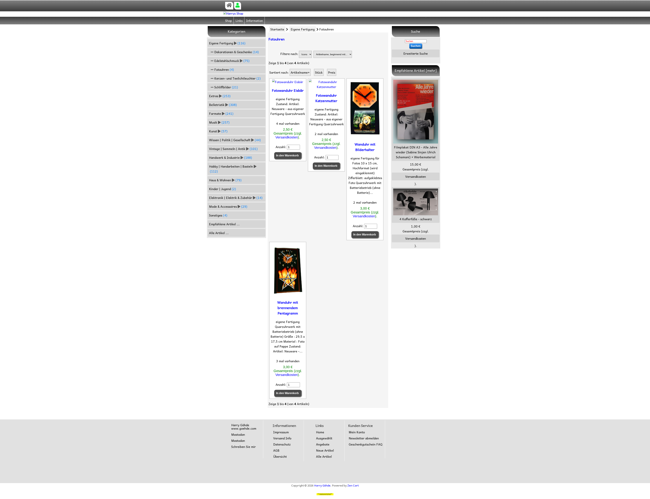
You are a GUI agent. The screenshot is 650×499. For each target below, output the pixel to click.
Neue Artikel (325, 450)
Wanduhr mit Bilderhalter (365, 147)
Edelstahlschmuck (231, 60)
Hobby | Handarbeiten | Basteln (231, 169)
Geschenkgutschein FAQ (365, 444)
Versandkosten (286, 137)
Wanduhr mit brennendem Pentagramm (287, 308)
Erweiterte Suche (415, 53)
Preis (331, 72)
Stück (319, 72)
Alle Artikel (324, 456)
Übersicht (280, 456)
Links (239, 20)
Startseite (277, 29)
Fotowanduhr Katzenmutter (326, 98)
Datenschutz (282, 444)
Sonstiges (218, 215)
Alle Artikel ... (219, 232)
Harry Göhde (322, 485)
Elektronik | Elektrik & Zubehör (236, 197)
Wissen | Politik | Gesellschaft (235, 139)
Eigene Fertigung (303, 29)
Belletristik (223, 104)
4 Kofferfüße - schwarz (415, 218)
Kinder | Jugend (222, 188)
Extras (220, 95)
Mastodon (238, 434)
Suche (415, 31)
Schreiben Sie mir (243, 446)
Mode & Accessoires (228, 206)
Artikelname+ (300, 72)
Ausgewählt (324, 438)
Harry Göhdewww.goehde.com (243, 427)
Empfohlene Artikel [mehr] (416, 70)
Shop (228, 20)
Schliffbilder (225, 87)
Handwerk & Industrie (230, 157)
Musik (219, 122)
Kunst (218, 131)
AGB (276, 450)
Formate (221, 113)
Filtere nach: (289, 53)
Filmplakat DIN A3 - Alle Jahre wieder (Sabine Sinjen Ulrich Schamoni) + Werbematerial (415, 152)
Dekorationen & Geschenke (236, 51)
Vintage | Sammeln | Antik (233, 148)
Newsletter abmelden (364, 438)
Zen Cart (353, 485)
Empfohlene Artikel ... (224, 224)
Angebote (322, 444)
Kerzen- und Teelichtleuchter (237, 78)
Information (254, 20)
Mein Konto (357, 432)
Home (320, 432)
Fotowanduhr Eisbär (288, 90)
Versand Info (282, 438)
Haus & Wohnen (225, 180)
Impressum (281, 432)
